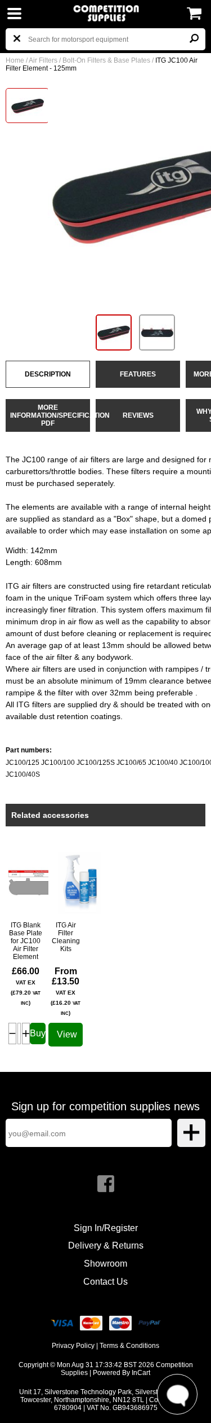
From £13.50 (65, 991)
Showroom (105, 1263)
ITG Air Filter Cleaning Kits (66, 937)
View (67, 1034)
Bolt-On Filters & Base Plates (106, 60)
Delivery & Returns (105, 1245)
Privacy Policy (73, 1346)
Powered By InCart (121, 1373)
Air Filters (43, 60)
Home (15, 60)
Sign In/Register (106, 1228)
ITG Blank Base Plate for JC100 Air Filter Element (25, 941)
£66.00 (26, 986)
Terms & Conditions (129, 1346)
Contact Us (105, 1281)
